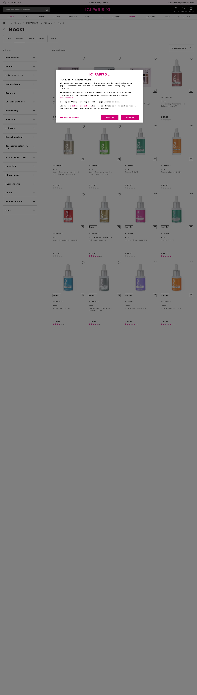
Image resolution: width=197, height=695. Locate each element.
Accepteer (130, 117)
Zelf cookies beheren (69, 117)
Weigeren (110, 117)
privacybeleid (66, 98)
